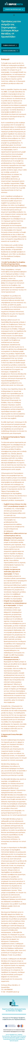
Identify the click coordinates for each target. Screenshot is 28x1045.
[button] (14, 15)
